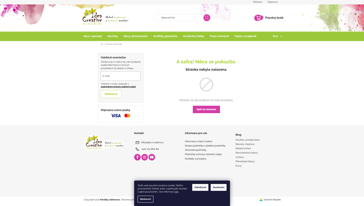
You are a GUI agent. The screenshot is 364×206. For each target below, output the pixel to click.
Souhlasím (218, 187)
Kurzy (239, 165)
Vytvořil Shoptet (272, 199)
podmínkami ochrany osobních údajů (118, 87)
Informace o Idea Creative (198, 141)
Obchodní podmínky (195, 150)
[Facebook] (137, 157)
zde (176, 191)
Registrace (273, 2)
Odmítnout (200, 187)
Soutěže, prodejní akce (248, 139)
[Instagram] (144, 157)
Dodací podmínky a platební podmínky (205, 145)
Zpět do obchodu (206, 109)
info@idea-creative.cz (152, 142)
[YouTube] (151, 157)
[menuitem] (93, 36)
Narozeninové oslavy (247, 152)
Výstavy (240, 157)
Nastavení (145, 199)
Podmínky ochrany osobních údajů (203, 154)
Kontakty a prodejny (195, 158)
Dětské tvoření (243, 148)
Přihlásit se (111, 94)
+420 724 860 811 (150, 149)
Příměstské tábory (245, 161)
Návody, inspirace (245, 144)
